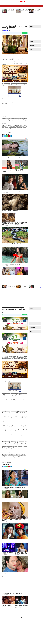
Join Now (25, 314)
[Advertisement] (21, 19)
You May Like (32, 45)
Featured (31, 41)
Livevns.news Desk (5, 30)
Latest (30, 49)
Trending (31, 26)
